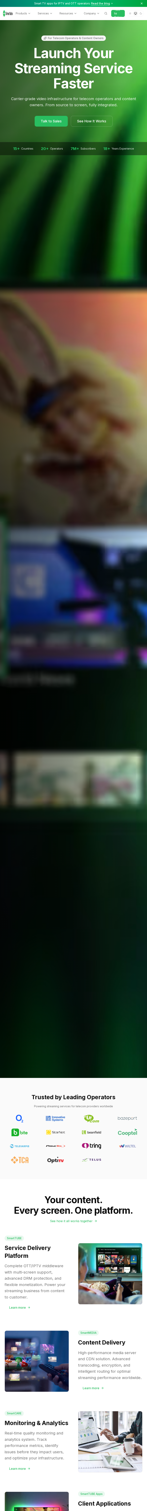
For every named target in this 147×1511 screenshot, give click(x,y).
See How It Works (91, 121)
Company (90, 13)
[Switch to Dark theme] (140, 13)
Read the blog (100, 3)
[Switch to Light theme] (130, 13)
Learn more (17, 1307)
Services (43, 13)
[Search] (106, 13)
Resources (66, 13)
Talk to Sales (118, 13)
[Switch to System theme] (135, 13)
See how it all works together (71, 1221)
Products (21, 13)
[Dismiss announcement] (141, 3)
